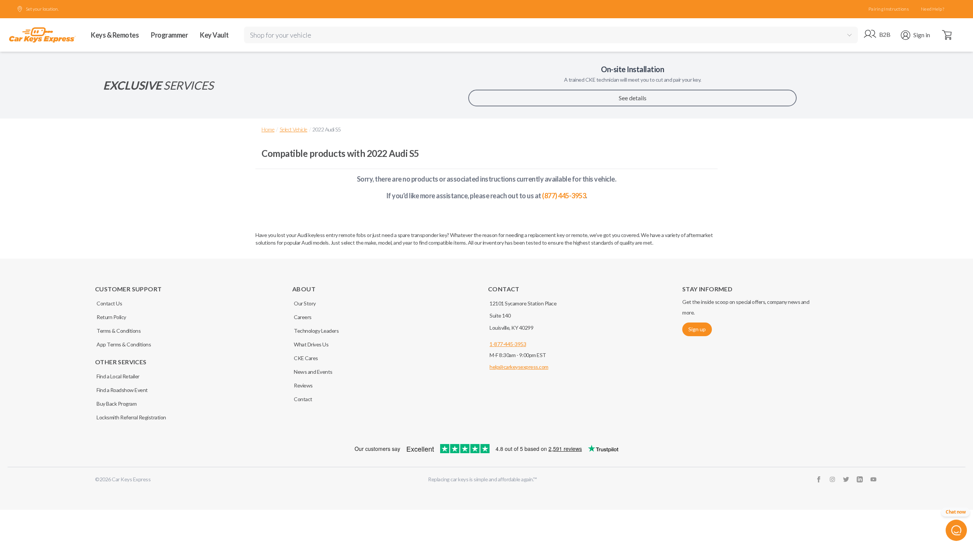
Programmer (169, 35)
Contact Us (109, 303)
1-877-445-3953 (508, 344)
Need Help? (932, 9)
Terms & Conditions (119, 330)
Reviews (303, 385)
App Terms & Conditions (124, 344)
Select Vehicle (293, 129)
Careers (303, 317)
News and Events (313, 371)
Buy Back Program (116, 403)
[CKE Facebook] (818, 479)
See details (633, 97)
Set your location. (42, 9)
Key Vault (214, 35)
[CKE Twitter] (846, 479)
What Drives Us (311, 344)
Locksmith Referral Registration (131, 417)
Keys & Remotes (115, 35)
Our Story (305, 303)
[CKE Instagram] (832, 479)
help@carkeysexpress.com (519, 367)
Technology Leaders (316, 330)
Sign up (697, 329)
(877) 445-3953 (564, 195)
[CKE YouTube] (873, 479)
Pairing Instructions (888, 9)
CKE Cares (306, 358)
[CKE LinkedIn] (859, 479)
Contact (303, 399)
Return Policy (111, 317)
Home (267, 129)
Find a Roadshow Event (122, 390)
